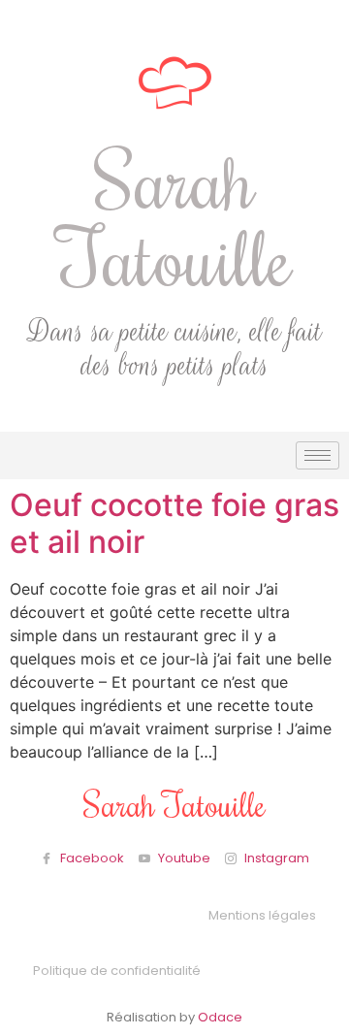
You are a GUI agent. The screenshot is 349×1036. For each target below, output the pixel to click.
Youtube (182, 858)
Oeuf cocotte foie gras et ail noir (174, 523)
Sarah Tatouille (175, 218)
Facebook (90, 858)
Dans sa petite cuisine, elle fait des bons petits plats (174, 349)
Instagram (275, 858)
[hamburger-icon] (317, 455)
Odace (220, 1017)
